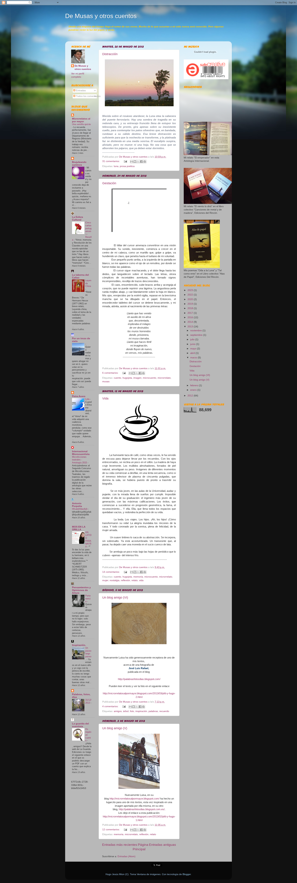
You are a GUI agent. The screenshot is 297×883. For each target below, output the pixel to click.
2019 (191, 304)
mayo (193, 348)
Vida (105, 398)
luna (116, 166)
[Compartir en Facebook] (141, 161)
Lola (87, 399)
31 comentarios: (111, 161)
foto (132, 711)
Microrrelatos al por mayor (81, 120)
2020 (191, 299)
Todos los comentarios (88, 96)
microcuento (149, 378)
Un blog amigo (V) (114, 728)
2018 (191, 308)
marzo (194, 357)
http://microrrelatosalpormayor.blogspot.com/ (134, 798)
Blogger (187, 874)
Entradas (80, 90)
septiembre (196, 335)
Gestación (109, 183)
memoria (138, 576)
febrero (194, 385)
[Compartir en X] (138, 161)
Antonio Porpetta (77, 504)
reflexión (125, 580)
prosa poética (127, 166)
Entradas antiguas (162, 844)
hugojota (127, 378)
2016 (191, 317)
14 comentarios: (111, 572)
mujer (105, 580)
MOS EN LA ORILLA (78, 528)
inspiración (141, 711)
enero (193, 390)
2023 (191, 290)
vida (141, 580)
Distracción (110, 54)
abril (193, 353)
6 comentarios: (110, 373)
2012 (191, 395)
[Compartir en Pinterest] (144, 161)
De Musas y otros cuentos (101, 15)
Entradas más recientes (119, 844)
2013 (191, 326)
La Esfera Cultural (77, 218)
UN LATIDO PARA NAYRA (88, 539)
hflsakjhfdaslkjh (80, 509)
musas (105, 381)
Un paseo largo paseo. (88, 654)
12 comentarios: (111, 829)
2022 (191, 294)
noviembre (196, 330)
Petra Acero (78, 396)
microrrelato (164, 378)
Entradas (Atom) (126, 856)
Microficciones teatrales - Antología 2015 (80, 460)
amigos (118, 711)
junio (193, 344)
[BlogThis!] (135, 161)
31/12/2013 (88, 701)
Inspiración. (79, 645)
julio (192, 339)
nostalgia (114, 580)
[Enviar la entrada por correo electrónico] (125, 161)
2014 (191, 322)
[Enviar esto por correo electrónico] (131, 161)
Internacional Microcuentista (81, 452)
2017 (191, 313)
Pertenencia (88, 598)
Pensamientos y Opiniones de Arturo (81, 590)
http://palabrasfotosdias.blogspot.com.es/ (142, 809)
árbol (126, 711)
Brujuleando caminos (79, 163)
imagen (137, 378)
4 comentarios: (110, 706)
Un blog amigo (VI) (115, 597)
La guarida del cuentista (80, 725)
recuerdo (164, 711)
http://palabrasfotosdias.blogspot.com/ (139, 679)
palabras (153, 711)
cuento (117, 378)
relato (134, 580)
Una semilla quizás (81, 124)
